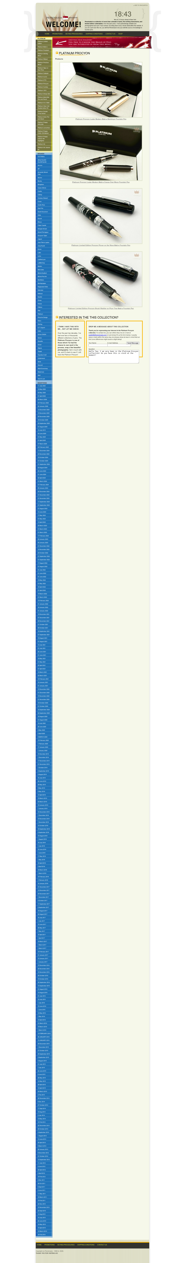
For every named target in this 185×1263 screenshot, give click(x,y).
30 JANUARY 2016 (43, 1037)
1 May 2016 (41, 1016)
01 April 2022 (42, 590)
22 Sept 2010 (42, 1211)
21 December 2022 (43, 546)
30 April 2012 (42, 1170)
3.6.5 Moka (41, 156)
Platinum (40, 314)
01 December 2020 (43, 692)
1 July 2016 (41, 1003)
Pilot (39, 310)
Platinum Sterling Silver (43, 55)
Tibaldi (40, 351)
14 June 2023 (42, 512)
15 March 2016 (42, 1027)
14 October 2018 (43, 825)
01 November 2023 (43, 498)
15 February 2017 (43, 952)
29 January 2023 (43, 539)
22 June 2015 (42, 1071)
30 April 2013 (42, 1142)
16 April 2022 (42, 587)
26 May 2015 (42, 1078)
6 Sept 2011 (41, 1187)
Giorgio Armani (42, 229)
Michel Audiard (42, 273)
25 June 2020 (42, 727)
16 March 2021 (42, 672)
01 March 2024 (42, 481)
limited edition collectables (94, 23)
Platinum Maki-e (42, 47)
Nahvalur (40, 290)
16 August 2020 (42, 716)
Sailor (39, 331)
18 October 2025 (43, 420)
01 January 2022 (43, 611)
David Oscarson (43, 212)
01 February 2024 (43, 485)
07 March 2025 (42, 444)
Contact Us (102, 1245)
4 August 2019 (42, 774)
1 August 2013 (42, 1136)
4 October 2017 (42, 900)
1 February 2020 (43, 744)
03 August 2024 (42, 467)
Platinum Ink (41, 144)
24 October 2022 (43, 553)
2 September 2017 (43, 907)
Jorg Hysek (41, 246)
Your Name (92, 343)
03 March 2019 (42, 802)
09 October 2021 (43, 628)
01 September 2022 (44, 560)
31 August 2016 (42, 989)
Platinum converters (44, 128)
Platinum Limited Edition (43, 42)
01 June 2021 (42, 655)
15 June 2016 (42, 1006)
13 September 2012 (44, 1159)
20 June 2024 (42, 471)
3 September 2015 (43, 1057)
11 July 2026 (42, 386)
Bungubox (41, 184)
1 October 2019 (42, 767)
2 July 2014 (41, 1115)
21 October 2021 (43, 624)
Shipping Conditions (85, 1245)
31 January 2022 (43, 604)
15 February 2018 (43, 877)
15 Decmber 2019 (43, 754)
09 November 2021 (43, 621)
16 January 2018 (43, 883)
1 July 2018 (41, 846)
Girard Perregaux (43, 232)
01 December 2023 (43, 495)
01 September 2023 (44, 505)
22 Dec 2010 (42, 1204)
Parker (40, 304)
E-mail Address (112, 343)
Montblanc (41, 280)
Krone (39, 249)
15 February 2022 (43, 600)
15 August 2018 (42, 836)
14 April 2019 (42, 795)
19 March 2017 (42, 941)
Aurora (40, 177)
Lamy (39, 256)
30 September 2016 (44, 982)
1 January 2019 (42, 808)
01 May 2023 (42, 519)
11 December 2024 (43, 450)
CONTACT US (110, 34)
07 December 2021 (43, 617)
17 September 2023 (44, 502)
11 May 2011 (42, 1194)
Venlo (39, 362)
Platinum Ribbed (43, 59)
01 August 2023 (42, 508)
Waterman (41, 372)
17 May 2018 (42, 856)
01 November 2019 (43, 764)
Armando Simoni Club (43, 173)
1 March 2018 (42, 873)
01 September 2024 (44, 464)
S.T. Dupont (41, 327)
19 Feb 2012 (41, 1177)
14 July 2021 (42, 645)
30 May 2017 (42, 928)
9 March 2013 (42, 1146)
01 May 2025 (42, 437)
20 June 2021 (42, 652)
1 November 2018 (43, 822)
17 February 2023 (43, 536)
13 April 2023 (42, 522)
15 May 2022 (42, 580)
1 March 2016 (42, 1030)
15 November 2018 (43, 819)
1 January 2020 (42, 750)
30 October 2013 (43, 1129)
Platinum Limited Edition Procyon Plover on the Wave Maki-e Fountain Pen (100, 245)
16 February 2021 (43, 679)
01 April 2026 (42, 396)
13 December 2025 (43, 410)
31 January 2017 (43, 955)
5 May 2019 (41, 788)
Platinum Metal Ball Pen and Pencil (43, 98)
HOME (47, 34)
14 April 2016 (42, 1020)
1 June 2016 (41, 1009)
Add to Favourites (141, 5)
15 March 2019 (42, 798)
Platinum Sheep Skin (44, 94)
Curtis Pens (41, 205)
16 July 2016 (42, 999)
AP (39, 169)
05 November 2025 (43, 416)
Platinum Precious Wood (43, 63)
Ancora (40, 165)
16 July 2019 (42, 778)
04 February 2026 (43, 403)
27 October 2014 (43, 1105)
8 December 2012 (43, 1153)
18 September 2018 (44, 829)
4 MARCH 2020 (42, 737)
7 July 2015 (41, 1067)
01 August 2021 (42, 641)
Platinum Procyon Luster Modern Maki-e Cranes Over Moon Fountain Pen (101, 182)
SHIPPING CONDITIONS (94, 34)
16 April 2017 (42, 934)
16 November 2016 (43, 972)
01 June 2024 (42, 474)
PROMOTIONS (57, 34)
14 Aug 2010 (41, 1214)
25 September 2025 (44, 423)
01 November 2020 (43, 699)
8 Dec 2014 (41, 1102)
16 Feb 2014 (41, 1122)
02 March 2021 (42, 675)
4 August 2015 (42, 1061)
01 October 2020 (43, 706)
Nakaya (40, 293)
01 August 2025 (42, 427)
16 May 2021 (42, 658)
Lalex (39, 252)
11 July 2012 (42, 1163)
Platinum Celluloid (43, 73)
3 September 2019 (43, 771)
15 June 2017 (42, 924)
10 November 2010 (43, 1207)
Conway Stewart (43, 198)
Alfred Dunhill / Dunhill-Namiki (42, 161)
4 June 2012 (41, 1166)
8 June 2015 (41, 1074)
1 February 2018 (43, 880)
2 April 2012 (41, 1173)
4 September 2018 (43, 832)
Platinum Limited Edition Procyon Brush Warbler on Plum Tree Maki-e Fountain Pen (101, 308)
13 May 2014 (42, 1119)
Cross (40, 201)
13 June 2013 (42, 1139)
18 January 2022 (43, 607)
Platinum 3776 (42, 80)
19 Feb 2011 (41, 1200)
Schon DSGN (42, 334)
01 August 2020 (42, 720)
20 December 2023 (43, 491)
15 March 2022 (42, 594)
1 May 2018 (41, 859)
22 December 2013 (43, 1125)
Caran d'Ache (42, 188)
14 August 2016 (42, 992)
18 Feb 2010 (41, 1234)
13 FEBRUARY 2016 (44, 1033)
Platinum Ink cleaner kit (44, 148)
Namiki (40, 297)
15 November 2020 (43, 696)
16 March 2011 (42, 1197)
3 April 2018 (41, 866)
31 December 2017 (43, 887)
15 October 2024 (43, 457)
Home (39, 1245)
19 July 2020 (42, 723)
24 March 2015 (42, 1091)
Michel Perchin (42, 276)
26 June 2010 (42, 1221)
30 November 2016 (43, 969)
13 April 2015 (42, 1088)
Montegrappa (42, 283)
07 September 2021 (44, 635)
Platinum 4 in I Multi (43, 103)
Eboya (40, 222)
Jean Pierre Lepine (43, 242)
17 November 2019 (43, 761)
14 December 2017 (43, 890)
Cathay (40, 195)
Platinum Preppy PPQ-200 (43, 123)
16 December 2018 (43, 812)
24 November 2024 (43, 454)
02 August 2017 (42, 914)
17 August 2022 (42, 563)
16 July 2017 (42, 917)
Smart (39, 345)
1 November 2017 (43, 897)
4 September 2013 (43, 1132)
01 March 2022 (42, 597)
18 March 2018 (42, 870)
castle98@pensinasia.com (98, 335)
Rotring (40, 324)
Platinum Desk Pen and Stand (43, 118)
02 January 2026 (43, 406)
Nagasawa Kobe (43, 287)
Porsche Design (43, 317)
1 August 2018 (42, 839)
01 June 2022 (42, 577)
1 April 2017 (41, 938)
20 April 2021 (42, 665)
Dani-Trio (40, 208)
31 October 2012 (43, 1156)
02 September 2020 (44, 713)
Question (92, 349)
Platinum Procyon (43, 83)
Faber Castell (42, 225)
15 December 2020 (43, 689)
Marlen (40, 266)
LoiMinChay (41, 263)
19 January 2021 (43, 682)
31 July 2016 (42, 996)
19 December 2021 (43, 614)
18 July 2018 (42, 842)
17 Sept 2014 (42, 1108)
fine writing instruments (131, 21)
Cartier (40, 191)
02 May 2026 (42, 392)
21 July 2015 (42, 1064)
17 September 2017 (44, 904)
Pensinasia (112, 28)
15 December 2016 (43, 965)
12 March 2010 (42, 1231)
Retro (39, 321)
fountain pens (89, 30)
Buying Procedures (66, 1245)
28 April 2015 (42, 1084)
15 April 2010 (42, 1228)
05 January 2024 (43, 488)
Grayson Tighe (42, 235)
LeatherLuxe (41, 259)
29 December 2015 (43, 1044)
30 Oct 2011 (41, 1183)
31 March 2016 (42, 1023)
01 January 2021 (43, 686)
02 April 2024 (42, 478)
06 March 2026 (42, 399)
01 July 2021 (42, 648)
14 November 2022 (43, 549)
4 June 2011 (41, 1190)
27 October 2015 (43, 1050)
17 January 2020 (43, 747)
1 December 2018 (43, 815)
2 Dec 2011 (41, 1180)
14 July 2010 (42, 1217)
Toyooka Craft (42, 355)
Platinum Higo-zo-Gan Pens (43, 69)
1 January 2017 (42, 962)
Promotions (49, 1245)
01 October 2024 (43, 461)
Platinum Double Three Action (43, 112)
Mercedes (41, 270)
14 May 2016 (42, 1013)
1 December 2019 (43, 757)
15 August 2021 (42, 638)
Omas (40, 300)
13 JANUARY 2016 (43, 1040)
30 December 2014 (43, 1098)
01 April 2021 (42, 669)
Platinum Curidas (43, 87)
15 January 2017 (43, 958)
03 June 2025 (42, 433)
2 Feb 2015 (41, 1095)
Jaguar (40, 239)
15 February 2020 (43, 740)
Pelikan (40, 307)
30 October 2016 (43, 975)
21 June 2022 (42, 573)
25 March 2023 (42, 525)
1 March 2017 (42, 945)
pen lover (94, 28)
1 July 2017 (41, 921)
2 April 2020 (41, 733)
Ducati (40, 218)
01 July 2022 (42, 570)
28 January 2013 (43, 1149)
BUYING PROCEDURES (74, 34)
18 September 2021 (44, 631)
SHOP (120, 34)
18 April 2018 (42, 863)
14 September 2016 (44, 986)
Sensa (40, 338)
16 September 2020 (44, 710)
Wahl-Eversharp (43, 368)
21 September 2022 (44, 556)
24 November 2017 (43, 894)
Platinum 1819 (42, 90)
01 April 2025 (42, 440)
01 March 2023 (42, 529)
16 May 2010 (42, 1224)
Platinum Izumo (42, 77)
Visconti (40, 365)
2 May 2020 (41, 730)
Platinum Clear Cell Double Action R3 (43, 107)
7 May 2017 (41, 931)
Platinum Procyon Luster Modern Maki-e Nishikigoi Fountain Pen (101, 119)
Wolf (39, 375)
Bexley (40, 181)
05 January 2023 (43, 542)
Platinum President (43, 50)
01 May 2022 (42, 583)
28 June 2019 (42, 781)
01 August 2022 (42, 566)
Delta (39, 215)
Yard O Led (41, 379)
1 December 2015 (43, 1047)
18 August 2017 (42, 911)
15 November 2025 (43, 413)
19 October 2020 (43, 703)
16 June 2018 (42, 849)
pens (120, 21)
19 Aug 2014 (41, 1112)
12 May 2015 (42, 1081)
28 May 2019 (42, 785)
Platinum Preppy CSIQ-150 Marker (43, 132)
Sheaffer (40, 341)
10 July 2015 (42, 430)
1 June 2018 (41, 853)
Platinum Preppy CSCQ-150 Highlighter (43, 138)
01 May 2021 (42, 662)
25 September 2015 (44, 1054)
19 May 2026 (42, 389)
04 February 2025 (43, 447)
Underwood (41, 358)
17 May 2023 (42, 515)
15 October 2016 (43, 979)
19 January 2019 (43, 805)
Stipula (40, 348)
